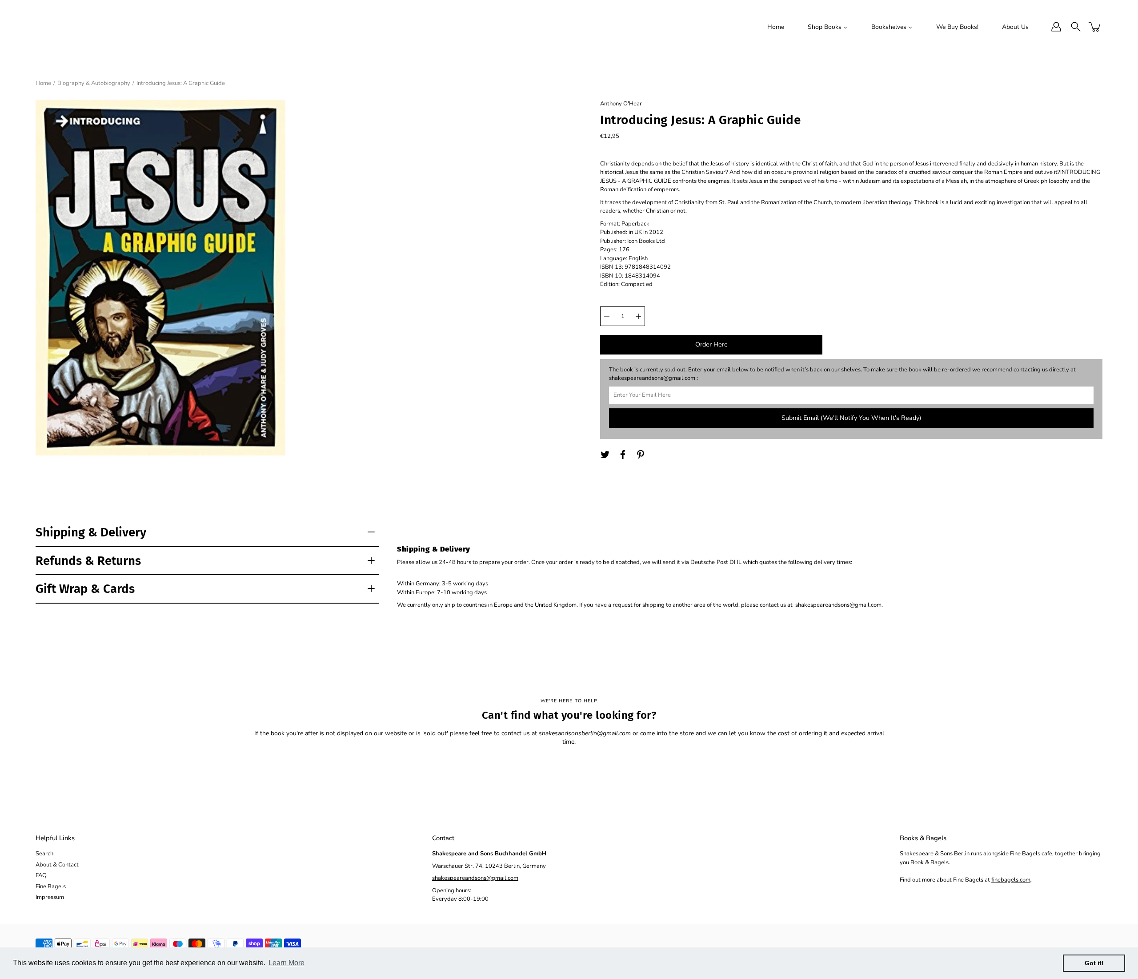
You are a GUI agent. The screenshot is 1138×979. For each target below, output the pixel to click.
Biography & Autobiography (93, 83)
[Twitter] (605, 454)
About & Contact (57, 865)
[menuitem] (775, 26)
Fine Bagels (51, 886)
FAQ (41, 875)
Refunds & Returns (88, 560)
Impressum (50, 897)
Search (44, 854)
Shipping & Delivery (91, 532)
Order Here (711, 344)
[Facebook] (622, 454)
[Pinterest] (640, 454)
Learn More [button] (286, 963)
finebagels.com (1010, 880)
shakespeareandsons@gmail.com (475, 878)
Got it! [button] (1094, 963)
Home (43, 83)
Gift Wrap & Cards (85, 588)
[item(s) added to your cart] (1095, 27)
